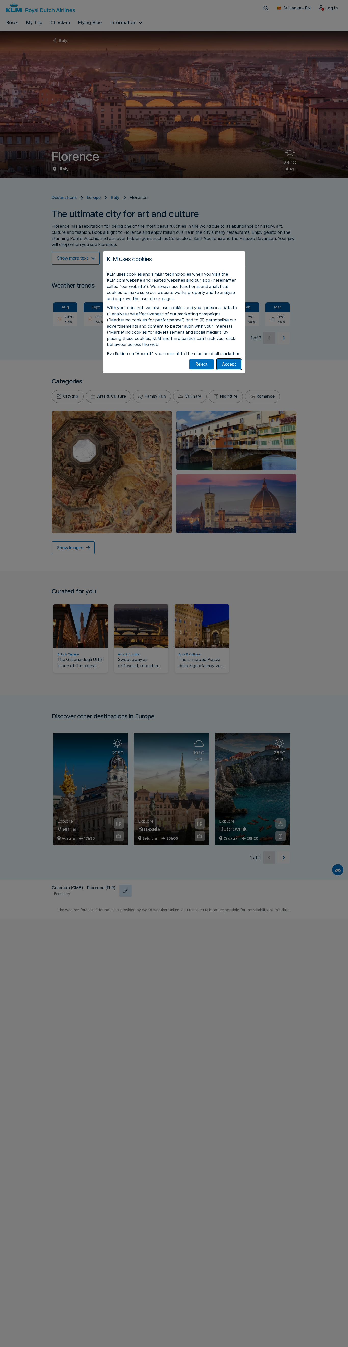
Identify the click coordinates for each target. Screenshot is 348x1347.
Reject (202, 364)
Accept (229, 364)
